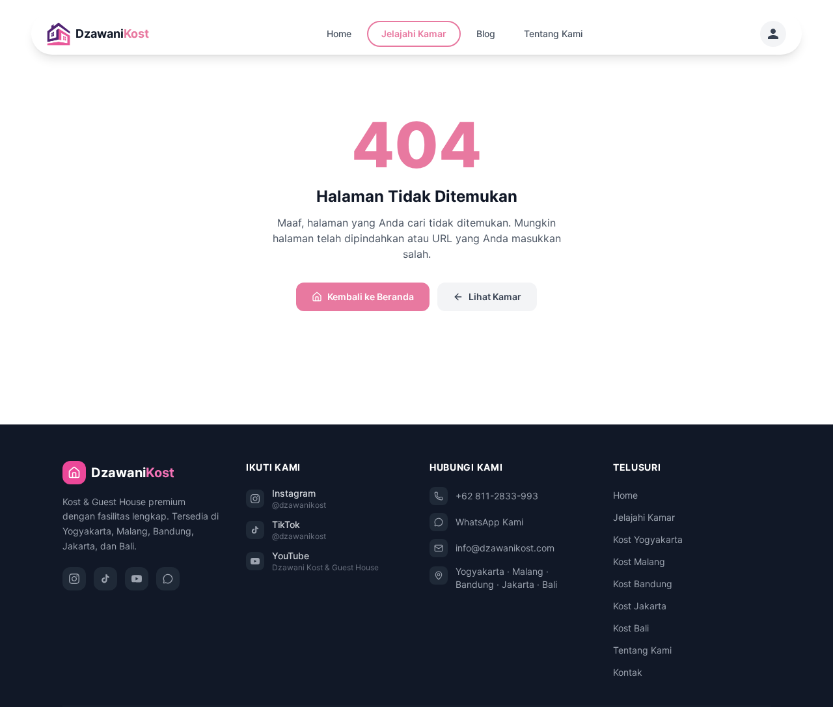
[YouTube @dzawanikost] (136, 578)
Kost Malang (639, 561)
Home (339, 33)
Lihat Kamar (495, 296)
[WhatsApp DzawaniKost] (168, 578)
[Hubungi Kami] (773, 34)
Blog (485, 33)
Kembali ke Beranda (370, 296)
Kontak (627, 672)
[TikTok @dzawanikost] (105, 578)
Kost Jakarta (639, 605)
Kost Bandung (642, 583)
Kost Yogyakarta (648, 539)
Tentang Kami (553, 33)
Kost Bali (631, 627)
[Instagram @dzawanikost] (74, 578)
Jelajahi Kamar (413, 33)
